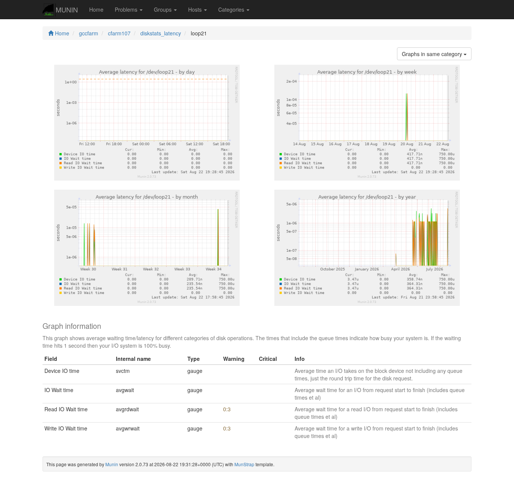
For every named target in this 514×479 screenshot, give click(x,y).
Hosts (195, 9)
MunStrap (244, 464)
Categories (232, 9)
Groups (163, 9)
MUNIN (67, 9)
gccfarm (88, 33)
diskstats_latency (160, 33)
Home (96, 9)
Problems (127, 9)
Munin (111, 464)
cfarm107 (119, 33)
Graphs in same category (433, 54)
